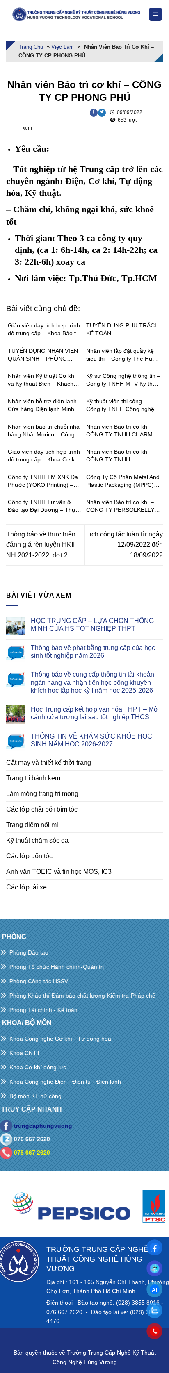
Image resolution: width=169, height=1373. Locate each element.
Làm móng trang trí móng (42, 793)
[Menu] (155, 14)
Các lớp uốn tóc (29, 855)
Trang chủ (30, 47)
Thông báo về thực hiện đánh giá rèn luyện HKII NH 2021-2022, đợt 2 (40, 545)
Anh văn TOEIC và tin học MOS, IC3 (59, 871)
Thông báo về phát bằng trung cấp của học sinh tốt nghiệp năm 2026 (93, 651)
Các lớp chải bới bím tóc (42, 809)
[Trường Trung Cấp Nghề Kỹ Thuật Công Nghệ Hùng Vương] (77, 14)
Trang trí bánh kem (33, 778)
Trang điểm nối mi (32, 824)
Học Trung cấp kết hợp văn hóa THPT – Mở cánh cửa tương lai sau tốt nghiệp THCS (94, 713)
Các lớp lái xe (26, 887)
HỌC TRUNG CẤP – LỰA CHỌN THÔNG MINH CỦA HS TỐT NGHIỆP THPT (92, 624)
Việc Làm (62, 47)
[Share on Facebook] (94, 113)
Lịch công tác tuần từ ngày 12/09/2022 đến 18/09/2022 (124, 545)
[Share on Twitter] (102, 113)
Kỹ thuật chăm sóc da (37, 840)
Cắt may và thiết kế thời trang (48, 762)
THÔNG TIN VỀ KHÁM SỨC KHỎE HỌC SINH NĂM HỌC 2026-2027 (91, 740)
